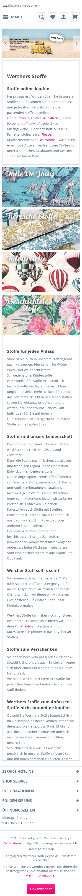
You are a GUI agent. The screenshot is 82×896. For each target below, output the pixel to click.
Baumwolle (21, 118)
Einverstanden (41, 889)
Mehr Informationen (41, 875)
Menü (16, 16)
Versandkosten (13, 843)
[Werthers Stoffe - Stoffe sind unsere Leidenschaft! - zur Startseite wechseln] (21, 6)
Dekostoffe (47, 140)
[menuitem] (12, 17)
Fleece (46, 134)
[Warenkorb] (74, 17)
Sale (27, 626)
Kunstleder (51, 118)
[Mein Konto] (63, 17)
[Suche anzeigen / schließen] (41, 17)
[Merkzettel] (52, 17)
